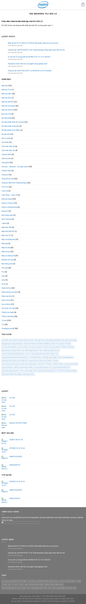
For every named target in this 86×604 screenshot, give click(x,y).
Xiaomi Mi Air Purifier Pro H (62, 367)
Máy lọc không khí (8, 256)
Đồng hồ (5, 211)
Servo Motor (6, 304)
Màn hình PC (6, 235)
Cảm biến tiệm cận (8, 150)
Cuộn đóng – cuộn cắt (10, 195)
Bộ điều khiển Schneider (10, 126)
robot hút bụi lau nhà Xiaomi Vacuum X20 (14, 364)
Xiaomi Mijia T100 (30, 371)
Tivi (3, 324)
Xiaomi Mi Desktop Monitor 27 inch (12, 371)
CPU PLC (5, 187)
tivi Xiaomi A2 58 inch (71, 364)
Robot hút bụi (6, 288)
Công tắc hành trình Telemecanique (14, 183)
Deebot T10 (54, 343)
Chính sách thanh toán (58, 518)
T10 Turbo (48, 364)
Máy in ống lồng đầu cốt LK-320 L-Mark (13, 588)
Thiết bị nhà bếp (7, 316)
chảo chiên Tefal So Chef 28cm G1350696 (36, 343)
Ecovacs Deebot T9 (24, 347)
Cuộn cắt (5, 191)
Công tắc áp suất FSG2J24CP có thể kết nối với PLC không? (29, 71)
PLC (3, 272)
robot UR (40, 364)
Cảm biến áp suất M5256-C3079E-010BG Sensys (42, 581)
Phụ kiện (5, 268)
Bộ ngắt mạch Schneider (53, 340)
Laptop (4, 223)
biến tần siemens (29, 340)
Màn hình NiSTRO (8, 231)
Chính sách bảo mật (73, 518)
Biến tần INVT (7, 94)
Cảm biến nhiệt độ (8, 146)
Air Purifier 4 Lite (7, 340)
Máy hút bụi (6, 252)
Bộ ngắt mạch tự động (69, 340)
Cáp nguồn (5, 163)
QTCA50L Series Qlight (49, 357)
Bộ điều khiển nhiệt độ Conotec (13, 122)
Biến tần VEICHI (7, 110)
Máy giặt (5, 244)
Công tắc (5, 175)
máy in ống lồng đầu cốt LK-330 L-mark (39, 588)
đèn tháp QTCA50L (70, 371)
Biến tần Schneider (8, 106)
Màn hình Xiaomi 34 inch (51, 350)
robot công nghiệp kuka (65, 357)
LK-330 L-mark (6, 584)
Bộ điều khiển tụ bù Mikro (11, 130)
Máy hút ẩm (6, 248)
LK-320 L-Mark (69, 581)
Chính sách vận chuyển (10, 518)
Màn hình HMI (7, 227)
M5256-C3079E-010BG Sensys (54, 584)
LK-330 (78, 581)
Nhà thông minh (7, 264)
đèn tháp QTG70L (28, 374)
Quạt (3, 276)
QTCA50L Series (36, 357)
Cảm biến (5, 142)
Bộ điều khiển (6, 118)
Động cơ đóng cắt (8, 203)
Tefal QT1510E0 (58, 364)
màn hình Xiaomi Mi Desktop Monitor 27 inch (15, 354)
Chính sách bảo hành (42, 518)
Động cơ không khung (9, 207)
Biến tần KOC (6, 98)
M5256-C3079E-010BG (36, 584)
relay (3, 280)
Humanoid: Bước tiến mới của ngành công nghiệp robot (27, 64)
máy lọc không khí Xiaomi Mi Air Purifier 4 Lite (44, 354)
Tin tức (4, 320)
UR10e (16, 367)
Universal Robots (7, 367)
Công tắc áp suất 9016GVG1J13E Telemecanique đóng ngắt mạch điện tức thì (36, 50)
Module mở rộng (8, 260)
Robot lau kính (7, 296)
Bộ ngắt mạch (40, 340)
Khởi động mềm (7, 215)
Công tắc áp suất (8, 179)
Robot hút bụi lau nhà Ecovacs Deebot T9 (14, 360)
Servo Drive (6, 300)
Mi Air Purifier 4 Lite (18, 350)
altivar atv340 (18, 340)
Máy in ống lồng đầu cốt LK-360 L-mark (64, 588)
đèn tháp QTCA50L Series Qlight (11, 374)
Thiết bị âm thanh (8, 312)
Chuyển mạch (6, 171)
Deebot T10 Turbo (65, 343)
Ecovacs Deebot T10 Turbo (40, 347)
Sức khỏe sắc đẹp (8, 308)
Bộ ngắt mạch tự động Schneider (12, 343)
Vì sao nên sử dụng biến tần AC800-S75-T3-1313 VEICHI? (29, 57)
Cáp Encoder (6, 158)
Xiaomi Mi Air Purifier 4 (27, 367)
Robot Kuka (32, 364)
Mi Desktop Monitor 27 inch (34, 350)
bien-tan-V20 (6, 114)
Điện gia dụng (7, 199)
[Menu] (3, 4)
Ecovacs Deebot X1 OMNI (58, 347)
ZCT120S (60, 371)
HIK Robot (71, 347)
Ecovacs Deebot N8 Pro (9, 347)
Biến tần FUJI (6, 90)
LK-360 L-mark (23, 584)
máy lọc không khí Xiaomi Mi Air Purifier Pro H (15, 357)
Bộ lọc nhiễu (6, 138)
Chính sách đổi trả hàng (26, 518)
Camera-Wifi (6, 154)
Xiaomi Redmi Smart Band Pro (47, 371)
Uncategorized (7, 328)
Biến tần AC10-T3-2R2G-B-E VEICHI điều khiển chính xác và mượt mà (33, 43)
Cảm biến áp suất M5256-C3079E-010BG (14, 581)
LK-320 (61, 581)
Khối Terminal (6, 219)
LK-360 (15, 584)
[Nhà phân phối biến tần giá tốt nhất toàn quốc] (43, 4)
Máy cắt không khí (8, 239)
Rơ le (3, 284)
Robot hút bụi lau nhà (9, 292)
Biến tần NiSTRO (8, 102)
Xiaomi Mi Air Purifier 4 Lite (44, 367)
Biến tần (4, 86)
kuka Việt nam (6, 350)
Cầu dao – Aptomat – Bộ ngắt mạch (15, 167)
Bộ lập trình (6, 134)
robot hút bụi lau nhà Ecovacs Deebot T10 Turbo (43, 360)
